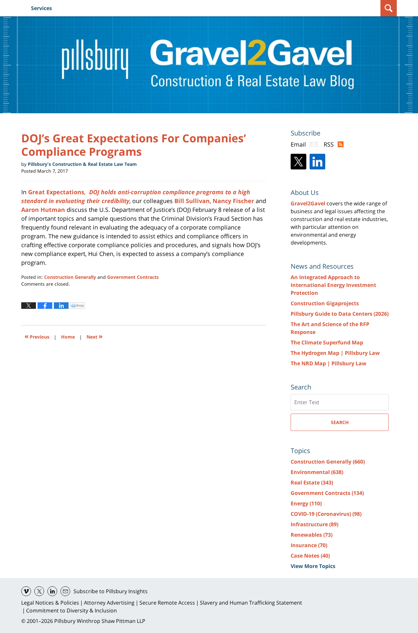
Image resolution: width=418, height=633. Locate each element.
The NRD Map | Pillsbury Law (328, 363)
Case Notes (310, 555)
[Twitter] (298, 161)
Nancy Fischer (233, 201)
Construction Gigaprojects (325, 303)
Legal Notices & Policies (50, 602)
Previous (36, 336)
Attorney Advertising (109, 602)
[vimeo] (26, 591)
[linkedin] (52, 591)
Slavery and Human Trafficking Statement (251, 602)
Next (95, 336)
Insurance (309, 545)
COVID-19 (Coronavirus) (326, 513)
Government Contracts (133, 277)
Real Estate (312, 482)
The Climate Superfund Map (327, 342)
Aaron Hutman (43, 210)
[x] (39, 591)
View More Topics (313, 566)
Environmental (317, 472)
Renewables (311, 534)
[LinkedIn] (317, 161)
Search (340, 422)
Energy (306, 503)
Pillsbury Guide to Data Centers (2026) (340, 313)
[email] (65, 591)
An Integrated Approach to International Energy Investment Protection (333, 285)
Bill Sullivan (192, 201)
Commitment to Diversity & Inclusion (71, 610)
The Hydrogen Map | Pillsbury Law (335, 352)
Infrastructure (314, 524)
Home (68, 337)
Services (41, 8)
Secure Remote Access (167, 602)
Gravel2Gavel (308, 203)
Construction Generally (70, 277)
